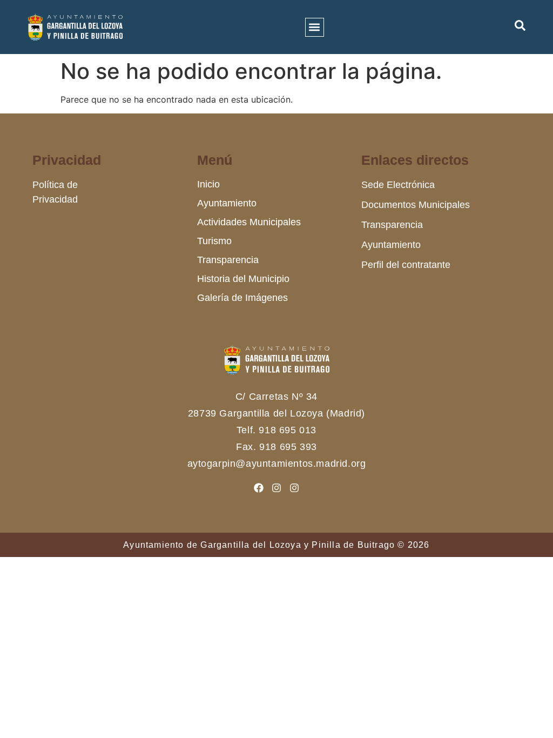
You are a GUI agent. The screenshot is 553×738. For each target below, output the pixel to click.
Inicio (208, 184)
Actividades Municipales (249, 222)
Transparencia (228, 259)
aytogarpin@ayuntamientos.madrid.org (276, 463)
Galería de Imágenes (242, 297)
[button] (314, 27)
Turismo (214, 241)
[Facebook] (259, 488)
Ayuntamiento (227, 203)
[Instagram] (276, 488)
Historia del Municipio (243, 278)
